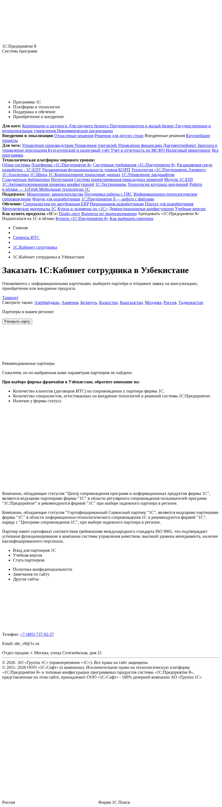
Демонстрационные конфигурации (141, 208)
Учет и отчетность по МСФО (138, 150)
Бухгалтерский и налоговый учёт (79, 150)
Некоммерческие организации (85, 130)
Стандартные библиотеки (26, 179)
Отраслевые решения (73, 135)
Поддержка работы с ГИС (108, 194)
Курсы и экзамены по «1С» (82, 208)
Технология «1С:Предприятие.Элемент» (168, 169)
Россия (170, 302)
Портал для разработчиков (169, 204)
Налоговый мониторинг (188, 150)
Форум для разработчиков (56, 199)
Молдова (153, 302)
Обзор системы (16, 165)
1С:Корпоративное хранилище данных (84, 174)
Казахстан (108, 302)
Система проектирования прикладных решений (118, 179)
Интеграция (62, 179)
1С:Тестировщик (110, 184)
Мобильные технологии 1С (64, 189)
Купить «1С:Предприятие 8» (82, 218)
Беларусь (88, 302)
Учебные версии (190, 208)
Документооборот (180, 145)
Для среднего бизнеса (89, 126)
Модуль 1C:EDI (178, 179)
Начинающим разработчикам (117, 204)
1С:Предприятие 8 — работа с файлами (117, 199)
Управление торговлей (96, 145)
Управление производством (48, 145)
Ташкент (10, 297)
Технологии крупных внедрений (158, 184)
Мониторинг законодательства (55, 194)
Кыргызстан (131, 302)
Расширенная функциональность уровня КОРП (86, 169)
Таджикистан (190, 302)
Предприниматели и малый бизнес (142, 126)
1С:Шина (38, 174)
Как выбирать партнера (131, 218)
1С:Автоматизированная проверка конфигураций (48, 184)
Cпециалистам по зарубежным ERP (56, 204)
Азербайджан (46, 302)
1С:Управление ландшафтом (148, 174)
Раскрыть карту (17, 321)
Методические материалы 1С (29, 208)
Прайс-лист (69, 213)
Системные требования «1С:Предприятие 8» (134, 165)
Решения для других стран (118, 135)
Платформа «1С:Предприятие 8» (61, 165)
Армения (69, 302)
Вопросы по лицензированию (109, 213)
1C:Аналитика (15, 174)
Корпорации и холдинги (45, 126)
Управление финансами (140, 145)
